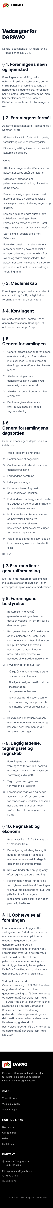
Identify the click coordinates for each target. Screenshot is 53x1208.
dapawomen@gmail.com (19, 1171)
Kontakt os (8, 1144)
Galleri (5, 1138)
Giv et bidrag (9, 1132)
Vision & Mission (11, 1103)
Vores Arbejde (9, 1109)
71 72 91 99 (12, 1175)
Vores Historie (9, 1098)
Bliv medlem (8, 1127)
